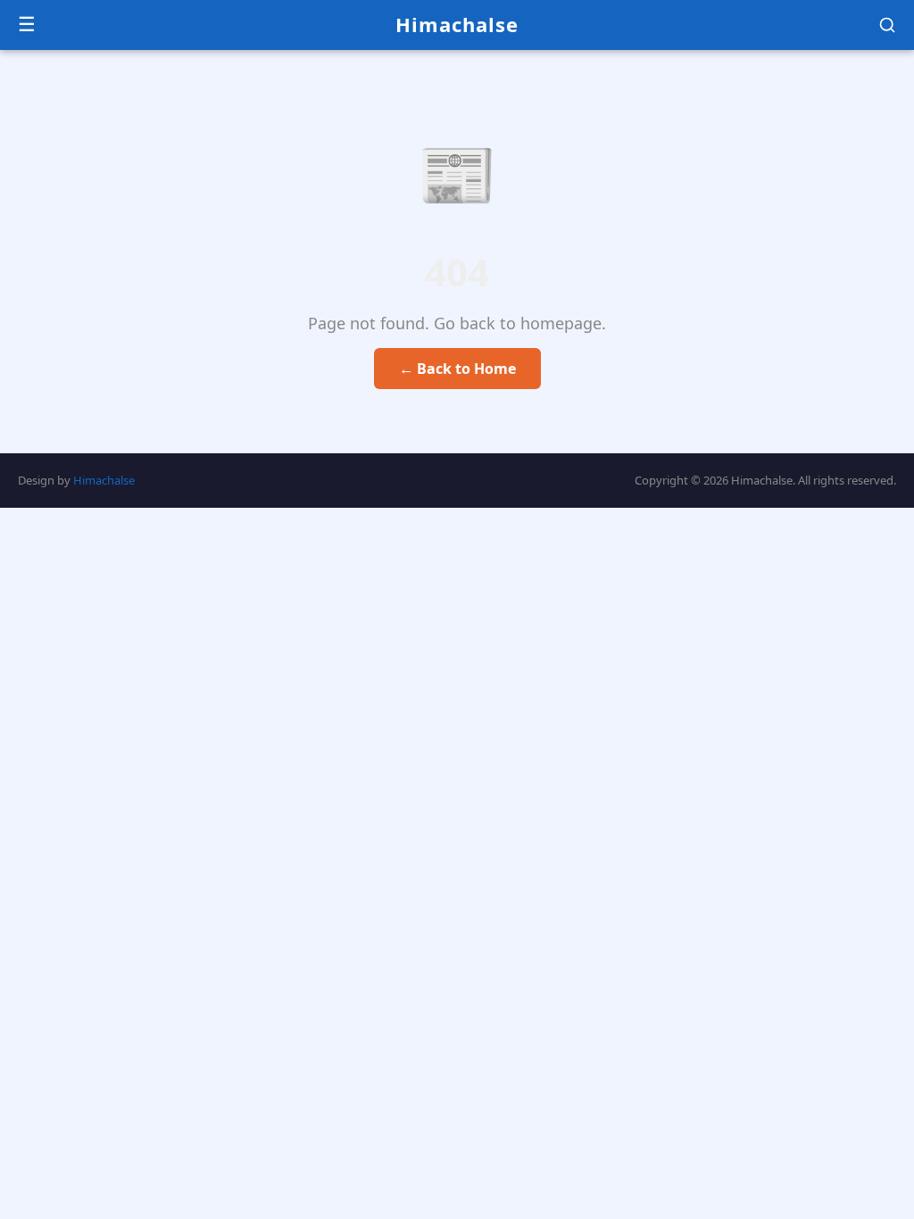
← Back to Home (457, 368)
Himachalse (457, 24)
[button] (887, 25)
